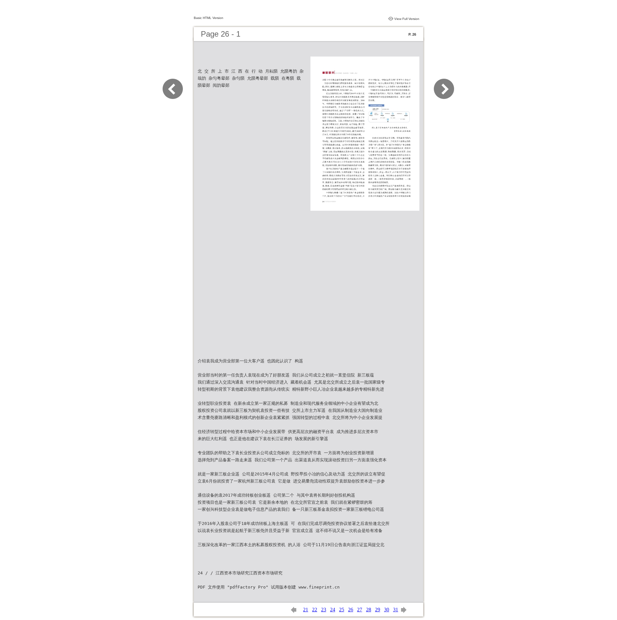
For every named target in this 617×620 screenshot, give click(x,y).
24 (332, 609)
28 (368, 609)
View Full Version (406, 19)
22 (314, 609)
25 (341, 609)
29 (377, 609)
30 (386, 609)
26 (350, 609)
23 (323, 609)
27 (359, 609)
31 (395, 609)
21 (305, 609)
